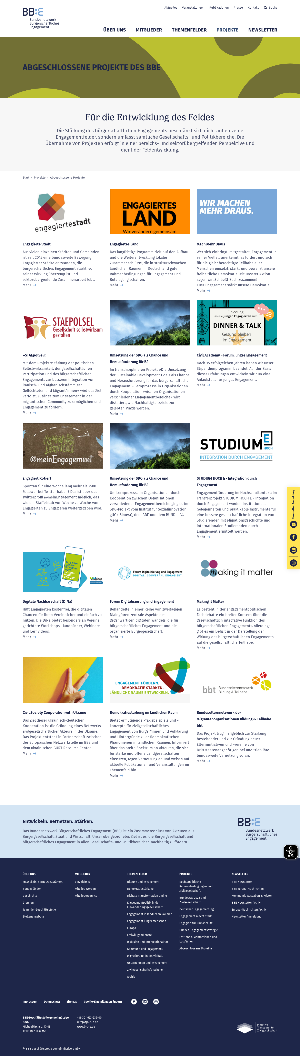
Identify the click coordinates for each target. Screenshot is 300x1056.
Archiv (131, 976)
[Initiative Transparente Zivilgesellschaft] (257, 1028)
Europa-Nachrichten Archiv (249, 909)
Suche (273, 7)
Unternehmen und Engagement (147, 963)
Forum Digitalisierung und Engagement (142, 601)
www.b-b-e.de (86, 1026)
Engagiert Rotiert (37, 478)
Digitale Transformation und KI (147, 895)
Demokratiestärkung (140, 889)
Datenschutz (52, 1001)
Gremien (28, 902)
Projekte (228, 30)
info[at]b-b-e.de (87, 1022)
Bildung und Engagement (143, 882)
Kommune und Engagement (145, 949)
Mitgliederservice (86, 895)
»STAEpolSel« (34, 355)
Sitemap (72, 1001)
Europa (131, 928)
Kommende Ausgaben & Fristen (252, 895)
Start (26, 177)
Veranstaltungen (193, 7)
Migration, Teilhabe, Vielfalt (145, 956)
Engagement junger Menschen (146, 921)
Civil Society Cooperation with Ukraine (54, 712)
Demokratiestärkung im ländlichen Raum (144, 712)
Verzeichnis (82, 882)
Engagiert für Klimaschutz (195, 923)
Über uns (114, 30)
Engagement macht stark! (195, 916)
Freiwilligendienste (139, 935)
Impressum (30, 1001)
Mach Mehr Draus (211, 244)
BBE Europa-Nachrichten (248, 889)
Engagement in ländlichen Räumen (149, 914)
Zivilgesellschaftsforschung (145, 970)
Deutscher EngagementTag (196, 909)
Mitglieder (149, 30)
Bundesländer (32, 889)
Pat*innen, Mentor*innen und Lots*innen (198, 939)
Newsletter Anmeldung (246, 916)
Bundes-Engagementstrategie (198, 930)
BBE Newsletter (242, 882)
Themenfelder (189, 30)
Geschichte (30, 895)
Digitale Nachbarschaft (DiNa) (47, 601)
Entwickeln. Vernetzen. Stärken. (43, 882)
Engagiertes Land (124, 244)
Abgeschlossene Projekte (195, 948)
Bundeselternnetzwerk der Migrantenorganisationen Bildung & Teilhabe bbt (234, 719)
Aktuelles (170, 7)
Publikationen (219, 7)
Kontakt (253, 7)
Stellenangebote (33, 916)
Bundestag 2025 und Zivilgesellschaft (192, 900)
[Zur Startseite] (41, 18)
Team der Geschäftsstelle (39, 909)
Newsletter (262, 30)
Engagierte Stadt (37, 244)
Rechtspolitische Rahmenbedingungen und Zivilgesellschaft (195, 886)
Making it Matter (210, 601)
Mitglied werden (85, 889)
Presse (238, 7)
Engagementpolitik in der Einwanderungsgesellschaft (145, 905)
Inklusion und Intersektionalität (147, 942)
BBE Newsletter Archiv (246, 902)
